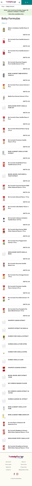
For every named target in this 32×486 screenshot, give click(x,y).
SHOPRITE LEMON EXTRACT (16, 320)
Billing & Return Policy (23, 469)
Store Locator (8, 464)
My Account (8, 461)
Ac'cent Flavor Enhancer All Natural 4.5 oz (16, 423)
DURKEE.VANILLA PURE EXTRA (17, 344)
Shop (2, 6)
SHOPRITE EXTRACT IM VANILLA (18, 328)
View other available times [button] (16, 14)
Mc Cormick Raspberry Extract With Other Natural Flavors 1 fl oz (18, 431)
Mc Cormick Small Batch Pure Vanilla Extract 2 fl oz (17, 163)
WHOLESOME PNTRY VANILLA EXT (18, 438)
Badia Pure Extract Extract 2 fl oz (18, 96)
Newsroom (8, 467)
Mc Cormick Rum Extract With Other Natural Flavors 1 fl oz (17, 230)
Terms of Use (23, 464)
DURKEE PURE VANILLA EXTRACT (18, 336)
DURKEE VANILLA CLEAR (15, 360)
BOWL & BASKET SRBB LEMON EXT (18, 415)
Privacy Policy (24, 467)
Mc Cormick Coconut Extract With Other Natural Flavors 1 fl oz (18, 186)
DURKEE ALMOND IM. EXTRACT (17, 399)
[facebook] (14, 474)
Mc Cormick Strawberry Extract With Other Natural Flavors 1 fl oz (18, 447)
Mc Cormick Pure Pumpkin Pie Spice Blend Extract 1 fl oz (17, 310)
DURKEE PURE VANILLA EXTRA (17, 352)
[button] (26, 34)
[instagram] (17, 474)
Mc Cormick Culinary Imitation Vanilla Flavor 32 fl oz (17, 219)
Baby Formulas (10, 6)
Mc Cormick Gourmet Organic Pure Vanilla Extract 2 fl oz (17, 63)
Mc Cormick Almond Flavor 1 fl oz (18, 197)
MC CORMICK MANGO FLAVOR (17, 383)
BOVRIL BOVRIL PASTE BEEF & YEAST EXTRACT (17, 175)
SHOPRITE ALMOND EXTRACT (17, 367)
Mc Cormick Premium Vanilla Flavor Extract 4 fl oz (17, 287)
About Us (24, 461)
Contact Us (8, 469)
